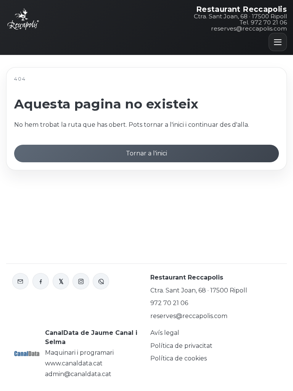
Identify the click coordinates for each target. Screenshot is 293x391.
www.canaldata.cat (74, 363)
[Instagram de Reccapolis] (80, 281)
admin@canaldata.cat (78, 374)
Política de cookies (178, 358)
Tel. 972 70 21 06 (263, 22)
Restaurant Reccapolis (241, 9)
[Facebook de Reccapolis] (40, 281)
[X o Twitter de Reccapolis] (61, 281)
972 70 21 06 (169, 303)
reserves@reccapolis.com (249, 28)
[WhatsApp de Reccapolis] (101, 281)
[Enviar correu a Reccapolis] (20, 281)
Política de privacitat (181, 345)
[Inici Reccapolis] (23, 18)
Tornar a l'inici (146, 153)
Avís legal (164, 332)
